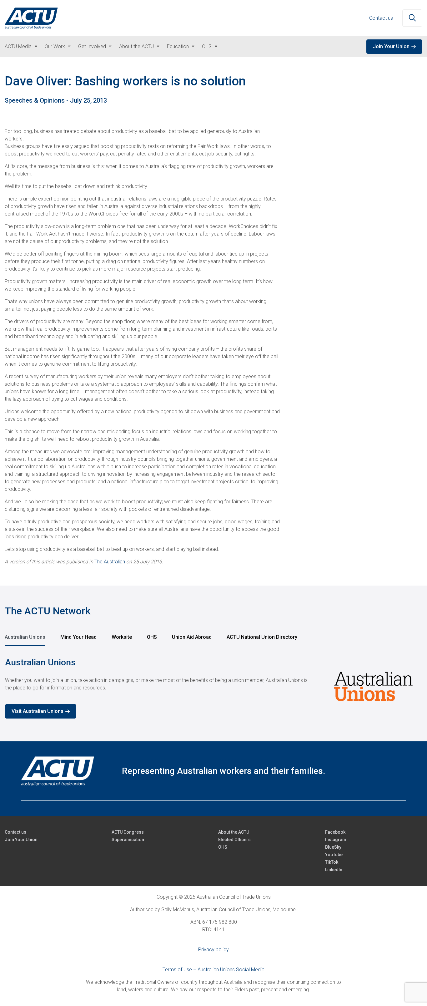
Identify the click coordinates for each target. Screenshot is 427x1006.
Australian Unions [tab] (25, 637)
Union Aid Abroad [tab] (192, 637)
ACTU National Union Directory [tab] (262, 637)
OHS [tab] (152, 637)
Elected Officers (234, 839)
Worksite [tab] (122, 637)
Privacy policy (213, 950)
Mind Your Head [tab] (78, 637)
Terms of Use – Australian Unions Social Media (213, 970)
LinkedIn (333, 869)
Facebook (335, 832)
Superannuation (128, 839)
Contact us (381, 18)
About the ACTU (136, 46)
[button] (412, 18)
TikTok (331, 862)
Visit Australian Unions (37, 711)
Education (178, 46)
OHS (207, 46)
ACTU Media (18, 46)
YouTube (334, 854)
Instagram (335, 839)
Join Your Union (391, 46)
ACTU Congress (128, 832)
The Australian (109, 562)
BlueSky (333, 847)
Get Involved (92, 46)
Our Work (55, 46)
